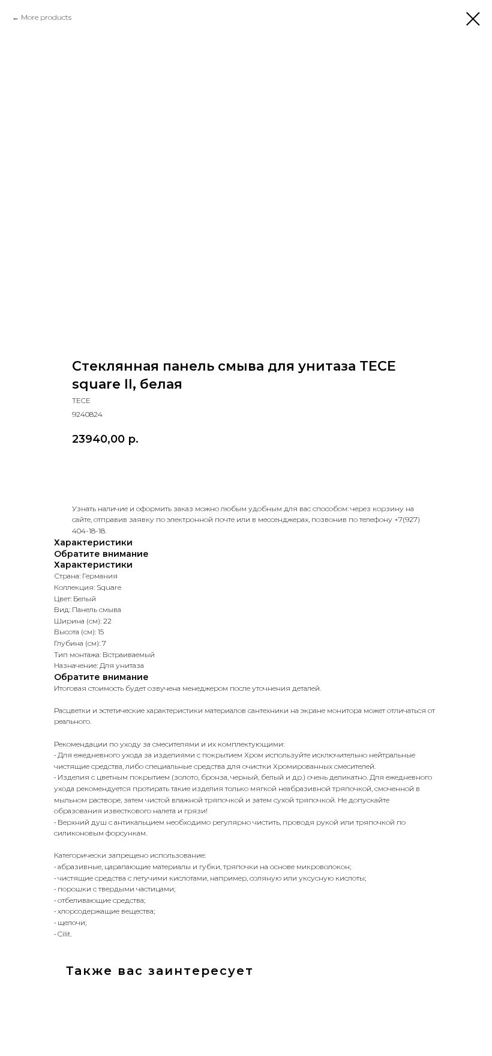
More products (46, 17)
